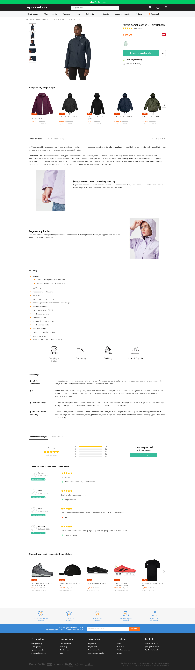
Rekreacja (90, 14)
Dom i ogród (104, 14)
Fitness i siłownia (50, 14)
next (164, 105)
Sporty (77, 14)
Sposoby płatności (37, 650)
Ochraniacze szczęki (143, 663)
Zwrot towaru (64, 650)
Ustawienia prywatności (96, 653)
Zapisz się (134, 629)
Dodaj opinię (144, 455)
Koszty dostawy (36, 643)
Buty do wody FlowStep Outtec (96, 583)
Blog (61, 653)
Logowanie (92, 643)
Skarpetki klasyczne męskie (160, 663)
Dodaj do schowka (163, 53)
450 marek (153, 665)
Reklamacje (63, 647)
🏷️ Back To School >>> (97, 2)
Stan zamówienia (65, 643)
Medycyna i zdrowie (122, 14)
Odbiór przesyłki (36, 647)
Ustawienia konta (94, 650)
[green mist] (126, 43)
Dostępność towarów (38, 653)
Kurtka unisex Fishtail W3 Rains (69, 117)
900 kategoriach (163, 665)
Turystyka (66, 14)
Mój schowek (92, 647)
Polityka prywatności (123, 650)
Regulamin (120, 647)
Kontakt (119, 653)
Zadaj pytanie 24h (153, 650)
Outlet (140, 14)
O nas (119, 643)
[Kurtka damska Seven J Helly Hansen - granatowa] (77, 52)
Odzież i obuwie (32, 14)
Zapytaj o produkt (159, 138)
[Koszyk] (166, 7)
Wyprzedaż (154, 14)
